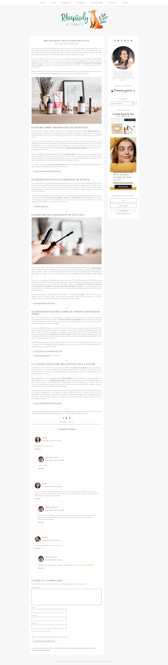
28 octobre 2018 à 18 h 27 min (51, 440)
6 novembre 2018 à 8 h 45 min (54, 510)
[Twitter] (118, 40)
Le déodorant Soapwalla (41, 355)
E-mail (34, 615)
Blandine (45, 537)
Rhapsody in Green (85, 19)
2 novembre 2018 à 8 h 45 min (54, 460)
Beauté (71, 422)
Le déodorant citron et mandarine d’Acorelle (48, 351)
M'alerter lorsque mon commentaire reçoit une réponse (50, 637)
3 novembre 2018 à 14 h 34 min (52, 486)
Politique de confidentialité (123, 213)
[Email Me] (128, 40)
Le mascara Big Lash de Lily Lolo (44, 303)
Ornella (44, 437)
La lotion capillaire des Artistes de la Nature (48, 403)
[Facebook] (115, 40)
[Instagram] (124, 40)
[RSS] (131, 40)
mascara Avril (96, 267)
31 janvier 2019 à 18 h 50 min (51, 540)
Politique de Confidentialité (100, 661)
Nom (34, 607)
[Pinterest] (121, 40)
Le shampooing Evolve (41, 206)
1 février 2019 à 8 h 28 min (53, 560)
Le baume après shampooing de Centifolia (47, 171)
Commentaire (36, 587)
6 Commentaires (73, 43)
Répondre (38, 449)
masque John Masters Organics (76, 147)
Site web (34, 623)
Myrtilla (44, 483)
